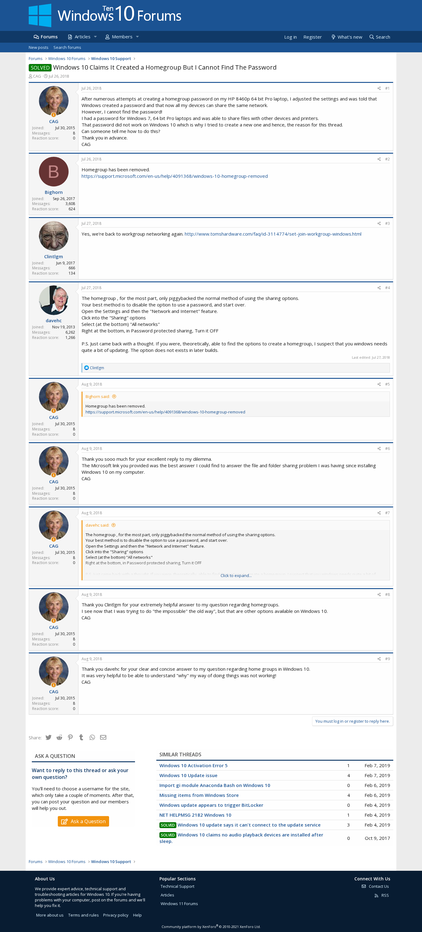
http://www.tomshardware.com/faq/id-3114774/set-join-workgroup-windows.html (273, 234)
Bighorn (54, 192)
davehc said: (97, 525)
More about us (50, 915)
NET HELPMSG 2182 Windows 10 (195, 815)
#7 (387, 512)
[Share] (379, 88)
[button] (95, 36)
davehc (54, 320)
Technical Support (177, 886)
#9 (387, 658)
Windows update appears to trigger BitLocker (211, 805)
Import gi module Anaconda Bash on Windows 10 (214, 785)
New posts (39, 47)
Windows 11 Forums (179, 903)
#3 (387, 223)
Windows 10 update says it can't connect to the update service (249, 825)
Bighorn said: (98, 396)
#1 (387, 88)
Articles (83, 36)
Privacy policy (116, 915)
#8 (387, 594)
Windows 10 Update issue (188, 775)
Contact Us (378, 886)
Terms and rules (83, 915)
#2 (387, 159)
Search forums (67, 47)
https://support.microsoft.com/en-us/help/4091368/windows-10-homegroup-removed (175, 176)
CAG (37, 76)
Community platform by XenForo (211, 926)
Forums (49, 36)
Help (137, 915)
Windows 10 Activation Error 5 (193, 765)
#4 (387, 287)
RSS (385, 895)
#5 (387, 384)
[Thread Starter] (54, 115)
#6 (387, 448)
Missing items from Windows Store (199, 795)
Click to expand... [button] (236, 575)
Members (122, 36)
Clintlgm (53, 256)
